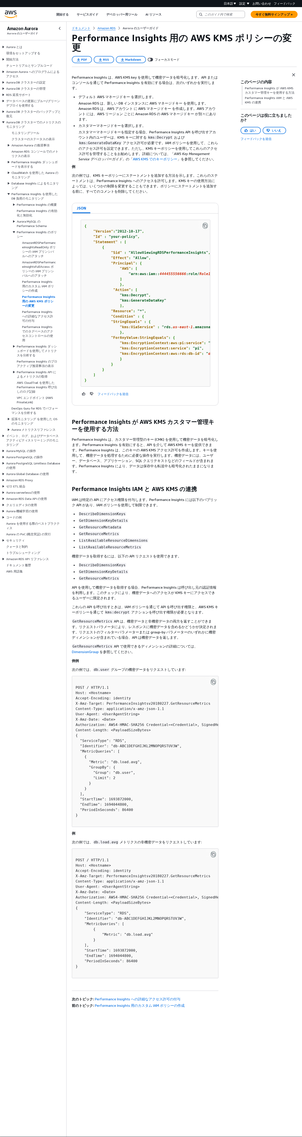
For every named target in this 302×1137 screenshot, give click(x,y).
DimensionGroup (85, 652)
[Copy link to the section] (68, 422)
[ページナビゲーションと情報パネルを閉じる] (294, 74)
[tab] (81, 208)
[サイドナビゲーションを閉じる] (60, 28)
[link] (141, 28)
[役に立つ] (84, 393)
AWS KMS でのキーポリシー (155, 159)
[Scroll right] (165, 14)
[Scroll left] (53, 14)
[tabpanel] (145, 309)
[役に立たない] (92, 393)
